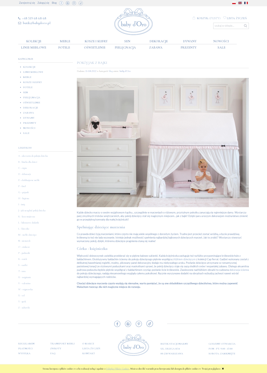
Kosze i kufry (32, 82)
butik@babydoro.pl (36, 23)
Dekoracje (30, 107)
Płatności (25, 348)
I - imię (21, 204)
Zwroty (55, 348)
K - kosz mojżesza (26, 216)
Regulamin (26, 343)
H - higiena (23, 198)
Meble (27, 77)
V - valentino (24, 283)
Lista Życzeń (91, 348)
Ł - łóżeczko (23, 228)
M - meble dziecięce (27, 234)
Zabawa (28, 112)
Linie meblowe (33, 72)
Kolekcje (29, 67)
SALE (26, 133)
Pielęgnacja (31, 97)
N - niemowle (24, 240)
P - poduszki (24, 253)
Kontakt (88, 353)
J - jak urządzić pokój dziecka (32, 210)
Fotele (27, 87)
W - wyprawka (25, 289)
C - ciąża (22, 168)
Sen (25, 92)
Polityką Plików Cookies (117, 368)
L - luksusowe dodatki (28, 222)
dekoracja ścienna (239, 270)
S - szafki (22, 265)
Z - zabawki (24, 307)
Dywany (29, 117)
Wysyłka (24, 353)
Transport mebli (62, 343)
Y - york (22, 301)
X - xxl (21, 295)
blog (111, 71)
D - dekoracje (24, 174)
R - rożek (22, 259)
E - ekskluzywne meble (29, 180)
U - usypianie (24, 277)
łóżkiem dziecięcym (185, 259)
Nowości (29, 128)
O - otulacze (24, 246)
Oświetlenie (31, 102)
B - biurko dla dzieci (27, 161)
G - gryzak (23, 192)
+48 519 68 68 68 (34, 18)
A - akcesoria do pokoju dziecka (33, 155)
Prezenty (29, 123)
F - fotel (22, 186)
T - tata (22, 271)
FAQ (53, 353)
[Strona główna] (133, 21)
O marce (88, 343)
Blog (54, 3)
